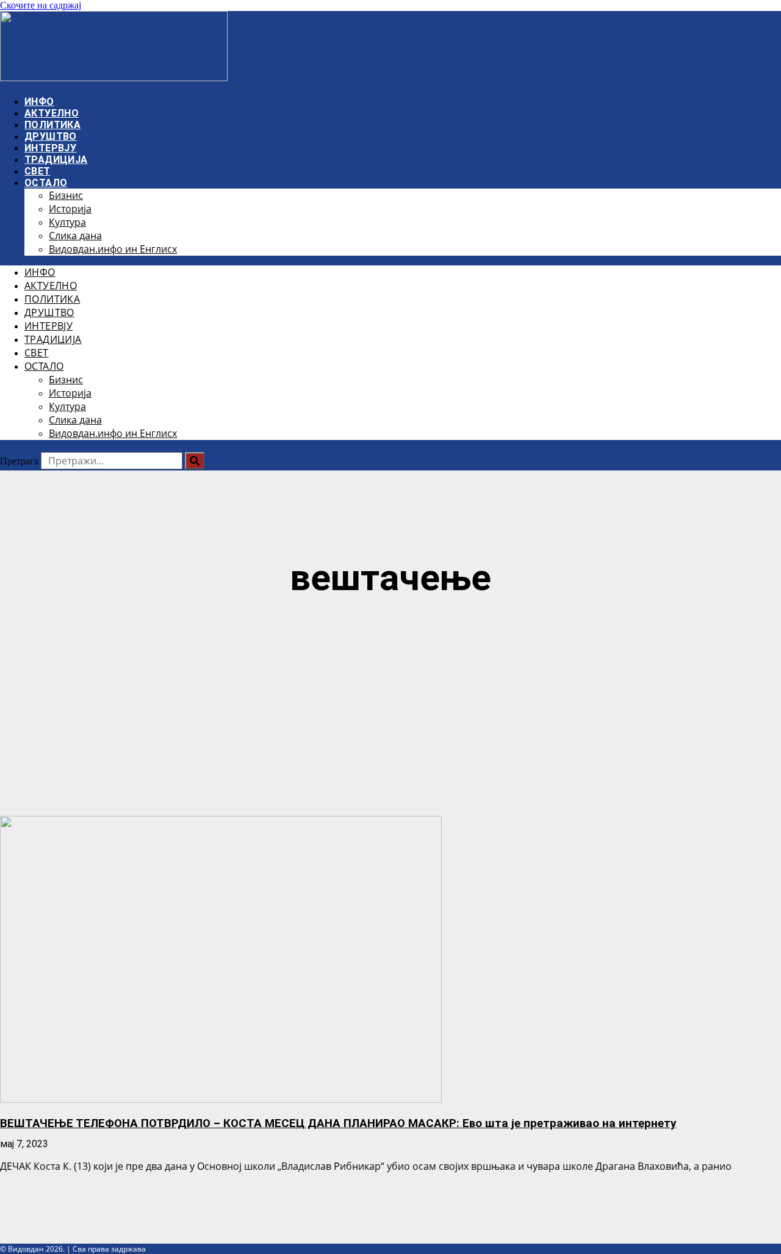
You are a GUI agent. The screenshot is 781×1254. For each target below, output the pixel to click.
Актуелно (51, 113)
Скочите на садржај (40, 5)
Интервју (50, 148)
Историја (70, 208)
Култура (67, 222)
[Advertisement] (390, 709)
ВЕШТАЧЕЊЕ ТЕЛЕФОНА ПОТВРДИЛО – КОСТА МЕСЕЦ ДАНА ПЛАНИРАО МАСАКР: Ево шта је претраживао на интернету (338, 1123)
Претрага (19, 461)
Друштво (50, 136)
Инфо (39, 101)
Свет (37, 171)
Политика (52, 125)
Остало (45, 183)
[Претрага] (194, 460)
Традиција (56, 159)
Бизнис (66, 195)
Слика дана (75, 235)
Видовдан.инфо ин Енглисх (113, 249)
